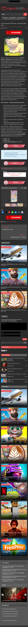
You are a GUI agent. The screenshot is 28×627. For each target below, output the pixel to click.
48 (25, 284)
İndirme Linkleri (8, 168)
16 (25, 535)
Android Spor (5, 503)
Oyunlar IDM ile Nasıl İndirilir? (10, 616)
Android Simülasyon (21, 17)
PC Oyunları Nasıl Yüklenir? (9, 608)
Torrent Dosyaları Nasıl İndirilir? (10, 613)
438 (26, 381)
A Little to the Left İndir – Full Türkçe (18, 237)
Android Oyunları (12, 17)
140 (25, 554)
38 (25, 261)
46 (25, 479)
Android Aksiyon (5, 465)
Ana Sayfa (5, 17)
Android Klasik (5, 428)
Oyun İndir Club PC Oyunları (9, 620)
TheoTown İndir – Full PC (7, 229)
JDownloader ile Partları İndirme (10, 611)
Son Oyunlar (6, 355)
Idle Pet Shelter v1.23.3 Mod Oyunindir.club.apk (14, 174)
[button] (14, 205)
